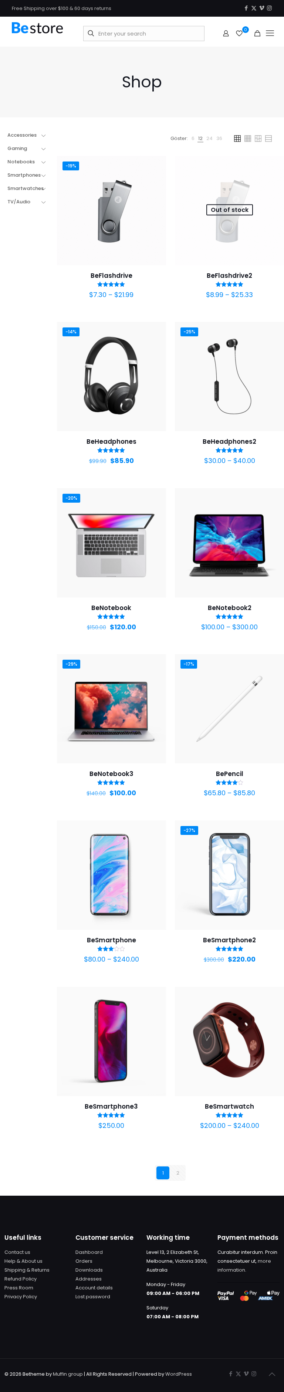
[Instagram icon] (269, 8)
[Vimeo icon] (261, 8)
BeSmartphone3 (111, 1106)
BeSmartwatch (229, 1106)
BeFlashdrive (111, 275)
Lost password (92, 1296)
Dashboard (89, 1252)
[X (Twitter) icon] (254, 8)
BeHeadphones (111, 441)
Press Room (18, 1287)
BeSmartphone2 (229, 940)
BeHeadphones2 (229, 441)
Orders (83, 1261)
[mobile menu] (270, 33)
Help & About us (23, 1261)
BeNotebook (111, 607)
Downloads (89, 1269)
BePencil (229, 773)
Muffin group (68, 1374)
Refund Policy (20, 1278)
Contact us (17, 1252)
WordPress (178, 1374)
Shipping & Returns (27, 1269)
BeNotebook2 (229, 607)
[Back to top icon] (272, 1374)
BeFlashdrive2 (229, 275)
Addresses (88, 1278)
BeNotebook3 (111, 773)
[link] (193, 138)
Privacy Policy (20, 1296)
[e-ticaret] (37, 33)
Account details (94, 1287)
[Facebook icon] (246, 8)
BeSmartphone (111, 940)
